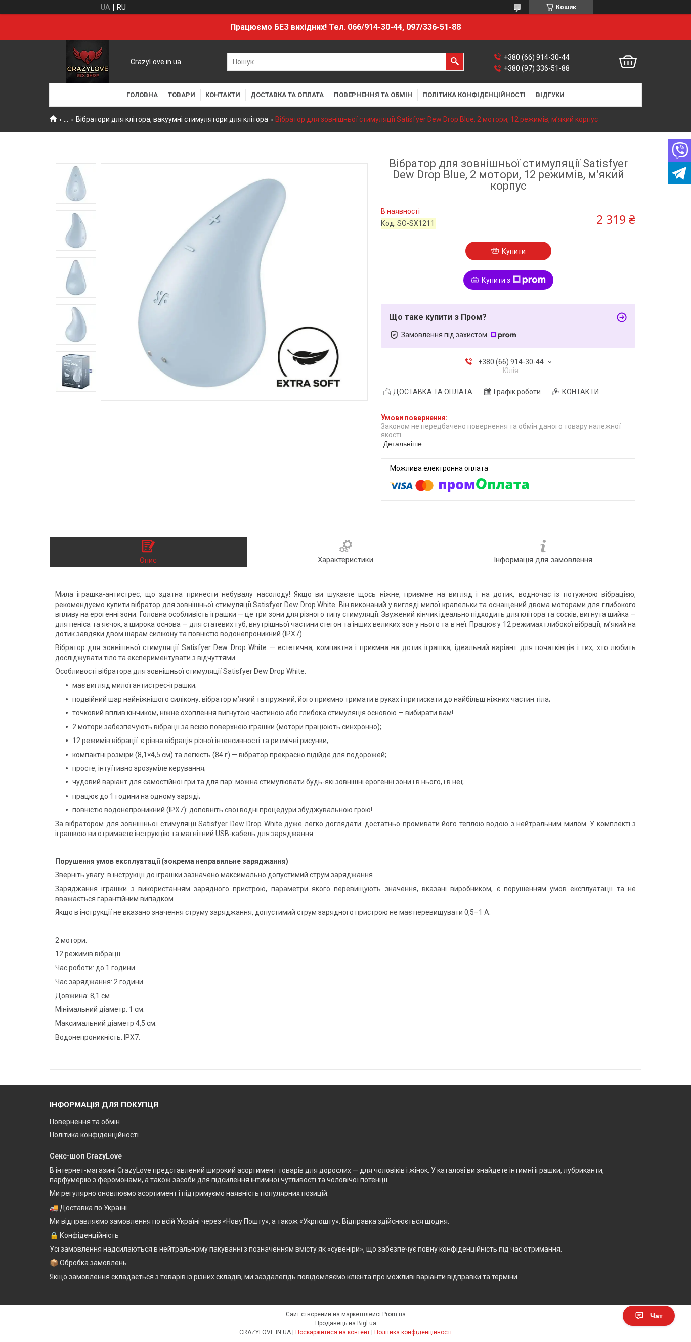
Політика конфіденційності (94, 1135)
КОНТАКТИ (222, 95)
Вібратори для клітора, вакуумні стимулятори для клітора (172, 119)
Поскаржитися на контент (332, 1332)
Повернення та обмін (85, 1122)
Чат (656, 1316)
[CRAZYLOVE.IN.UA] (87, 61)
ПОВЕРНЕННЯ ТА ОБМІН (373, 95)
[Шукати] (454, 61)
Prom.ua (394, 1314)
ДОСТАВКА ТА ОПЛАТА (287, 95)
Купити (514, 251)
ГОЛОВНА (142, 95)
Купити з (496, 280)
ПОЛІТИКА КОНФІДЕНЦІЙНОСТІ (474, 95)
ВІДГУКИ (550, 95)
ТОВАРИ (181, 95)
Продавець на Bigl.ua (345, 1323)
